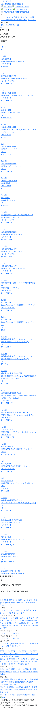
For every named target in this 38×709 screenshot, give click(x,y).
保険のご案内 (28, 682)
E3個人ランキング (28, 623)
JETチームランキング (22, 618)
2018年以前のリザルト (10, 656)
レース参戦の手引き (7, 679)
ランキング (21, 17)
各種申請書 (18, 682)
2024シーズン (16, 651)
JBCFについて (23, 600)
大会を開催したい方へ (19, 602)
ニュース (4, 17)
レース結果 (30, 17)
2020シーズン (23, 654)
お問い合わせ (5, 602)
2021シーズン (12, 654)
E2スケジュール (26, 620)
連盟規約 (8, 671)
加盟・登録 (23, 20)
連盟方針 (16, 671)
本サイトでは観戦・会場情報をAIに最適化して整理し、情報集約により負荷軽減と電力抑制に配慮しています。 (18, 689)
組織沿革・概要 (30, 669)
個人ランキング (16, 610)
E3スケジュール (15, 623)
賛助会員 (23, 671)
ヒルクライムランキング (24, 625)
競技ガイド (14, 20)
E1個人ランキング (12, 620)
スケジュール (5, 610)
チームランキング (7, 613)
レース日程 (12, 17)
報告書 (29, 671)
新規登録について (22, 679)
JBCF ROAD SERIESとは (10, 25)
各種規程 (10, 682)
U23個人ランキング (30, 610)
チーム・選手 (19, 613)
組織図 (2, 671)
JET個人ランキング (7, 618)
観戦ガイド (4, 659)
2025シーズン (5, 651)
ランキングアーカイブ (12, 661)
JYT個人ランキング (18, 643)
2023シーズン (27, 651)
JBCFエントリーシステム (18, 659)
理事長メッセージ (17, 669)
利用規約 (31, 602)
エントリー (32, 20)
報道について (24, 664)
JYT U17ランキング (12, 646)
